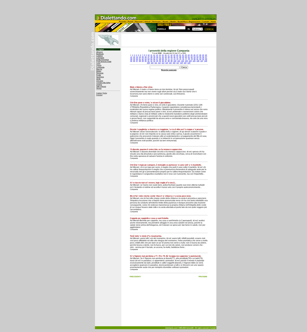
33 (137, 57)
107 (201, 61)
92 (151, 61)
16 (166, 55)
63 (146, 59)
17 (168, 55)
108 (205, 61)
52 (192, 57)
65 (151, 59)
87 (137, 61)
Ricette (166, 22)
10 (149, 55)
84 (206, 59)
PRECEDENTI (135, 277)
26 (194, 55)
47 (177, 57)
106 (198, 61)
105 (194, 61)
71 (169, 59)
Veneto (99, 88)
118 (181, 63)
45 (172, 57)
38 (151, 57)
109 (148, 63)
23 (186, 55)
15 (163, 55)
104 (190, 61)
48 (180, 57)
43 (166, 57)
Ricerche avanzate (169, 70)
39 (154, 57)
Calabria (99, 56)
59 (134, 59)
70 (166, 59)
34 (140, 57)
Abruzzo (99, 52)
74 (177, 59)
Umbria (99, 85)
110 (152, 63)
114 (166, 63)
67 (157, 59)
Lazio (98, 63)
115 (170, 63)
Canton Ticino (101, 93)
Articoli (147, 22)
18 (171, 55)
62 (143, 59)
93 (154, 61)
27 (197, 55)
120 (188, 63)
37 (149, 57)
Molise (98, 71)
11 (151, 55)
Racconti (139, 22)
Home (213, 22)
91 (149, 61)
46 (174, 57)
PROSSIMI (203, 277)
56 (203, 57)
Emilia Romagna (102, 60)
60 (137, 59)
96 (163, 61)
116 (174, 63)
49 (183, 57)
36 (146, 57)
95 (160, 61)
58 (131, 59)
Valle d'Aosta (101, 86)
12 (154, 55)
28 (200, 55)
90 (146, 61)
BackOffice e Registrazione (189, 22)
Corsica (99, 95)
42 (163, 57)
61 (140, 59)
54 (197, 57)
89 (143, 61)
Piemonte (99, 73)
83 (203, 59)
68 (160, 59)
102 (182, 61)
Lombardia (100, 67)
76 (183, 59)
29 (203, 55)
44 (169, 57)
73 (174, 59)
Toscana (99, 81)
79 (192, 59)
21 (180, 55)
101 (178, 61)
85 (131, 61)
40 (157, 57)
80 (195, 59)
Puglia (98, 75)
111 (155, 63)
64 (149, 59)
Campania (100, 58)
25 (192, 55)
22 (183, 55)
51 (189, 57)
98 (169, 61)
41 (160, 57)
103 (186, 61)
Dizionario (156, 22)
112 (159, 63)
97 (166, 61)
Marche (99, 69)
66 (154, 59)
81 (197, 59)
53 (195, 57)
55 (200, 57)
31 (131, 57)
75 (180, 59)
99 (172, 61)
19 (174, 55)
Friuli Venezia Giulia (103, 61)
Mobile (173, 22)
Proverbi (122, 22)
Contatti (205, 22)
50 (186, 57)
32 (134, 57)
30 (206, 55)
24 (189, 55)
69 (163, 59)
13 (157, 55)
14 (160, 55)
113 (163, 63)
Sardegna (100, 77)
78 (189, 59)
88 (140, 61)
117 (177, 63)
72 (172, 59)
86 (134, 61)
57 (206, 57)
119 (185, 63)
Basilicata (100, 54)
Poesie (130, 22)
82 (200, 59)
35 (143, 57)
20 (177, 55)
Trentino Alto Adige (103, 83)
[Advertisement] (153, 7)
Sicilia (98, 79)
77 (186, 59)
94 (157, 61)
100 (174, 61)
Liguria (98, 65)
